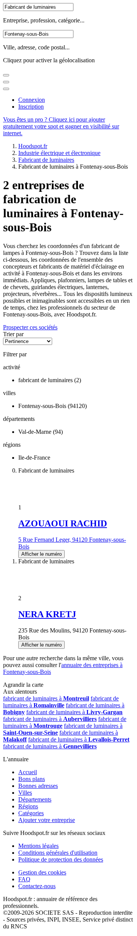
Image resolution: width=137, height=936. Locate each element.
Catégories (31, 813)
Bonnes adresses (38, 786)
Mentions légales (38, 846)
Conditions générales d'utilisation (57, 852)
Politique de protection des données (60, 859)
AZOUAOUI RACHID (62, 523)
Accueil (27, 772)
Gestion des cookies (42, 872)
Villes (25, 792)
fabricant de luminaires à (46, 698)
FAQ (24, 879)
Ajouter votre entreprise (46, 820)
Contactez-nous (37, 886)
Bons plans (31, 779)
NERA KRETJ (47, 614)
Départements (34, 799)
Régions (28, 806)
